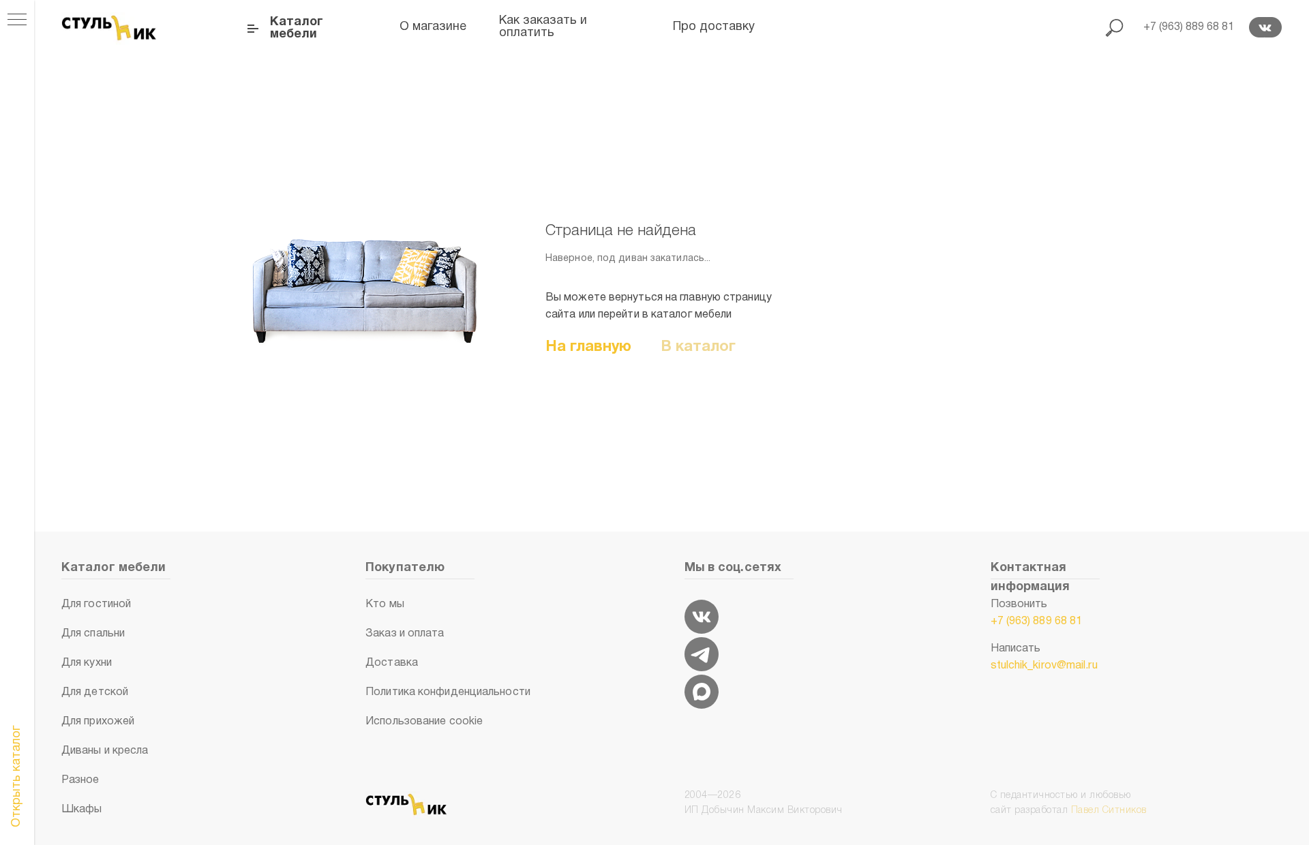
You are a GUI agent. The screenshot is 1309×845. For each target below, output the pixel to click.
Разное (80, 780)
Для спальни (93, 634)
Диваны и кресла (105, 751)
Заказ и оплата (404, 634)
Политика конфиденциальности (447, 692)
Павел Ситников (1109, 810)
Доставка (391, 663)
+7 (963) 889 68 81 (1037, 621)
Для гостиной (96, 604)
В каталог (698, 347)
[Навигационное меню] (17, 20)
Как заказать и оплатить (543, 27)
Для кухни (86, 663)
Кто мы (384, 604)
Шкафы (81, 809)
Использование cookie (424, 721)
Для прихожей (97, 721)
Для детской (94, 692)
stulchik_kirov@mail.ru (1044, 666)
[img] (701, 617)
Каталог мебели (296, 28)
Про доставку (714, 27)
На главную (588, 347)
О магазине (433, 27)
